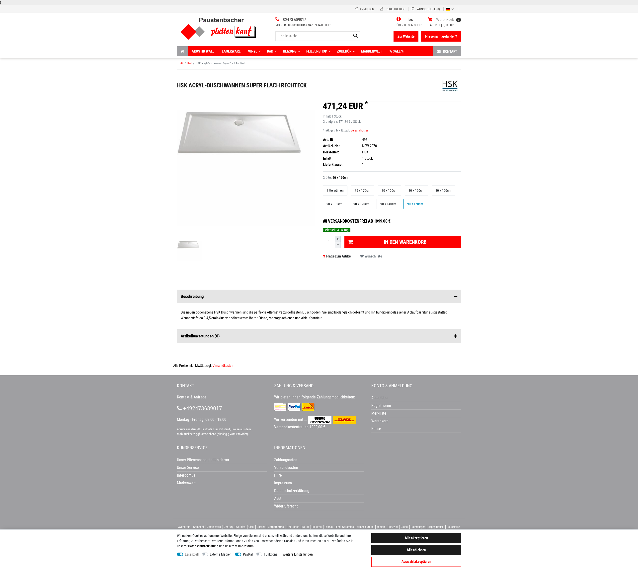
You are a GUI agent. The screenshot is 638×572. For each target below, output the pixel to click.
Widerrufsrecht (286, 506)
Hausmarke (453, 527)
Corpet (261, 527)
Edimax (328, 527)
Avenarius (184, 527)
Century (228, 527)
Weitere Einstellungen (298, 554)
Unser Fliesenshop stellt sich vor (203, 459)
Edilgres (316, 527)
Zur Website (406, 36)
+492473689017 (202, 408)
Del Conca (293, 527)
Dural (305, 527)
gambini (381, 527)
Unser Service (188, 467)
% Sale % (397, 51)
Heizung (290, 51)
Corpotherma (276, 527)
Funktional (271, 554)
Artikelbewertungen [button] (200, 335)
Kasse (376, 428)
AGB (277, 498)
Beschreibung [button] (192, 296)
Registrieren (381, 405)
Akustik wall (203, 51)
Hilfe (278, 475)
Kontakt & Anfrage (191, 397)
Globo (404, 527)
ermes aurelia (365, 527)
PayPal (248, 554)
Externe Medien (221, 554)
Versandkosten (360, 130)
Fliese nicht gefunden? (441, 36)
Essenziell (192, 554)
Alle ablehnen (416, 550)
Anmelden (379, 397)
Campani (198, 527)
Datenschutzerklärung (291, 490)
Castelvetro (214, 527)
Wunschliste (373, 256)
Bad (270, 51)
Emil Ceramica (345, 527)
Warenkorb (380, 421)
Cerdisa (240, 527)
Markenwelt (371, 51)
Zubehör (344, 51)
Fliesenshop (316, 51)
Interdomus (186, 475)
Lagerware (231, 51)
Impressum (246, 546)
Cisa (251, 527)
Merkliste (378, 413)
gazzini (393, 527)
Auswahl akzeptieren (416, 561)
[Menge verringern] (338, 245)
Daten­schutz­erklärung (203, 546)
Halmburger (418, 527)
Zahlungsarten (285, 459)
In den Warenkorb (405, 242)
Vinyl (252, 51)
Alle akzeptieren (416, 538)
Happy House (436, 527)
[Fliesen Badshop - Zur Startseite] (218, 27)
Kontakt (450, 51)
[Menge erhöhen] (338, 239)
